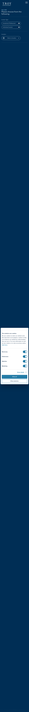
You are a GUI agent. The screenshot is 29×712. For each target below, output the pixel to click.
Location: (3, 34)
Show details (20, 372)
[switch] (25, 356)
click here (4, 345)
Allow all (14, 376)
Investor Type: (5, 19)
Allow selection (14, 381)
